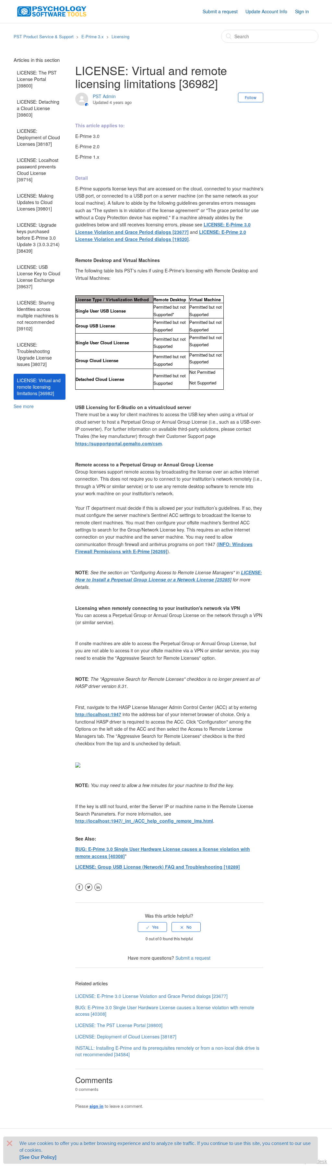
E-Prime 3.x (92, 36)
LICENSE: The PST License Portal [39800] (37, 79)
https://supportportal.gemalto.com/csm (118, 443)
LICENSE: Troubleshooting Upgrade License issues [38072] (34, 354)
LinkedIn (98, 887)
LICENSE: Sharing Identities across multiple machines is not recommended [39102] (37, 315)
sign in (96, 1106)
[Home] (52, 10)
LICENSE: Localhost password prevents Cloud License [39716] (37, 170)
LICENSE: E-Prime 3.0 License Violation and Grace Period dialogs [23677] (151, 996)
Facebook (79, 887)
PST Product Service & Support (44, 36)
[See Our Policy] (37, 1157)
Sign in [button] (302, 11)
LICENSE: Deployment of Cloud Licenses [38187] (38, 137)
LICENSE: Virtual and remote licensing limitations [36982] (39, 386)
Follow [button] (250, 97)
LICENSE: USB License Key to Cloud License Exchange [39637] (38, 277)
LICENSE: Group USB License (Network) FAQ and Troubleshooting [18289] (157, 867)
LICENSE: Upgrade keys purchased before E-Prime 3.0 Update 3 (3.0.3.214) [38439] (38, 238)
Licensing (120, 36)
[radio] (152, 927)
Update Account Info (266, 11)
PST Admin (104, 96)
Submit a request (220, 11)
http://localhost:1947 (98, 714)
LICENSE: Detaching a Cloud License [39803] (38, 108)
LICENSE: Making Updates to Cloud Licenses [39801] (35, 202)
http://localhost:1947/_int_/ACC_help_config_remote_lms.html (144, 821)
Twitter (89, 887)
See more (24, 406)
